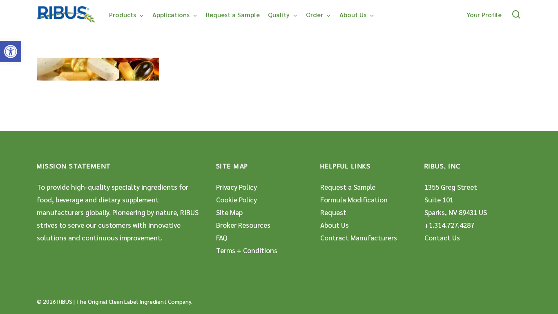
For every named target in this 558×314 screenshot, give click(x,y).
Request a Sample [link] (347, 186)
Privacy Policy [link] (236, 186)
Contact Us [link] (442, 237)
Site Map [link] (229, 212)
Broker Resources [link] (243, 224)
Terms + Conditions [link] (246, 250)
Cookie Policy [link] (236, 199)
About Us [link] (334, 224)
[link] (10, 51)
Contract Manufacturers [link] (358, 237)
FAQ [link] (222, 237)
